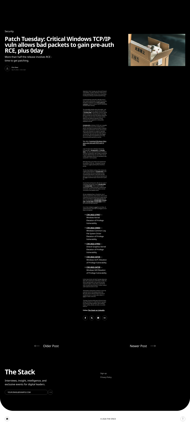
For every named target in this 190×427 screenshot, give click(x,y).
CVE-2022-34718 (86, 125)
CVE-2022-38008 (89, 201)
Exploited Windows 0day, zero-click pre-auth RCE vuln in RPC (95, 143)
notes (86, 177)
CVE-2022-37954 (93, 244)
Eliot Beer (15, 67)
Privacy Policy (106, 377)
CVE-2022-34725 (93, 257)
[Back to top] (182, 419)
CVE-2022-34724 (99, 171)
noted (95, 207)
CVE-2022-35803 (93, 228)
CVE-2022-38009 (97, 201)
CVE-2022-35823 (97, 200)
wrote (84, 296)
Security (9, 31)
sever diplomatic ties (99, 198)
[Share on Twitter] (91, 318)
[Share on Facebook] (85, 318)
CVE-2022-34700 (102, 184)
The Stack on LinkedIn (96, 310)
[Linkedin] (7, 419)
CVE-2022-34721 (94, 150)
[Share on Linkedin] (98, 318)
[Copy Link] (104, 318)
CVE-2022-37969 (87, 112)
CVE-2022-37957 (93, 214)
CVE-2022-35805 (88, 186)
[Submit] (50, 392)
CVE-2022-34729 (93, 267)
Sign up (103, 373)
